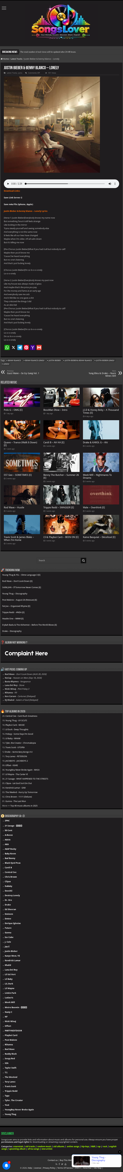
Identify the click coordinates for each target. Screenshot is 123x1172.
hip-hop (85, 1146)
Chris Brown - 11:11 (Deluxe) (18, 797)
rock (104, 1146)
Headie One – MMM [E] (13, 618)
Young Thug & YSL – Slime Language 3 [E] (21, 575)
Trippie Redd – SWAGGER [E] (58, 507)
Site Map (98, 1168)
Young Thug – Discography (14, 593)
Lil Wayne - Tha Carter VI (16, 774)
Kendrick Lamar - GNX (15, 788)
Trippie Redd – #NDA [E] (13, 612)
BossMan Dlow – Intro (55, 410)
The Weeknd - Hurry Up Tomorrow (21, 792)
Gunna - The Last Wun (15, 801)
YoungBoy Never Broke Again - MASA (22, 770)
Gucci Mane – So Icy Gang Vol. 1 (23, 372)
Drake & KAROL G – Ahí (95, 442)
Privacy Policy (49, 1168)
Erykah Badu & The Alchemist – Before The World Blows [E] (29, 625)
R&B (93, 1146)
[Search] (83, 560)
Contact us (53, 1160)
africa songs (33, 1149)
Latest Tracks (16, 59)
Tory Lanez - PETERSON (16, 756)
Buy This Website (67, 1160)
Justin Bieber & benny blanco (78, 360)
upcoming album (17, 1149)
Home (6, 59)
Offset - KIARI (11, 765)
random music (44, 1146)
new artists (46, 1149)
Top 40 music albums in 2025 (23, 806)
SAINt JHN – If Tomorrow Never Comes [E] (21, 587)
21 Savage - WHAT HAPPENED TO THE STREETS (26, 779)
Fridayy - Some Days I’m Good (19, 734)
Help (30, 1168)
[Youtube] (65, 1164)
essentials (18, 1146)
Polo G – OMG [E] (13, 410)
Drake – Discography (11, 631)
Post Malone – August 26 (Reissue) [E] (19, 600)
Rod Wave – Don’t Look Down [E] (17, 581)
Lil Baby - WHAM (12, 738)
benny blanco (14, 360)
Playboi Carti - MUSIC (15, 725)
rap (98, 1146)
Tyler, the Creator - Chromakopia (20, 743)
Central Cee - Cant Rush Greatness (21, 716)
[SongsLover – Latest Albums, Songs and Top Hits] (61, 21)
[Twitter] (62, 1164)
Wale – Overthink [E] (94, 507)
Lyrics (20, 73)
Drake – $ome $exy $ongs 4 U (19, 752)
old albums (58, 1146)
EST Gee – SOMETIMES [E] (18, 475)
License (37, 1168)
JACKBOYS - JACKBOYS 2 (16, 761)
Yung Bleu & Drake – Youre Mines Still (102, 373)
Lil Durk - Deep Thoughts (16, 729)
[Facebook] (59, 1164)
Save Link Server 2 (13, 197)
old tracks (30, 1146)
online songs (73, 1146)
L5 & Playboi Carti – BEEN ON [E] (61, 537)
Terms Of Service (65, 1168)
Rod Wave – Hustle (14, 507)
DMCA (78, 1168)
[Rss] (56, 1164)
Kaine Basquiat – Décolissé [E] (99, 537)
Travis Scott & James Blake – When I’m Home (19, 538)
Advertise (87, 1168)
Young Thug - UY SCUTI (16, 720)
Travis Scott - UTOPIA (15, 747)
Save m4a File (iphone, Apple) (18, 204)
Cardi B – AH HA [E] (53, 442)
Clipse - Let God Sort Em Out (18, 783)
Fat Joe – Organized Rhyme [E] (16, 606)
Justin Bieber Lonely (105, 360)
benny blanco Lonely (34, 360)
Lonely (6, 364)
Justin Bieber (55, 360)
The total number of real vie (32, 52)
